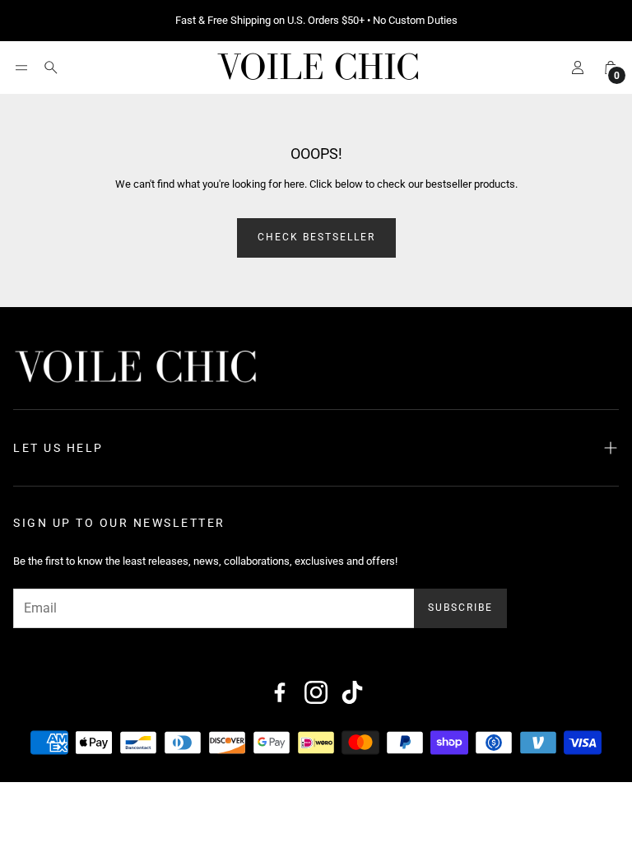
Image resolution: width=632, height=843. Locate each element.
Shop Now (419, 20)
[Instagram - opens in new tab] (316, 692)
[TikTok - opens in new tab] (352, 692)
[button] (21, 67)
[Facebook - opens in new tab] (279, 692)
